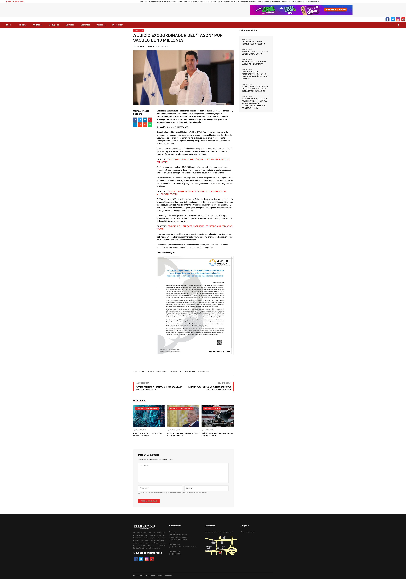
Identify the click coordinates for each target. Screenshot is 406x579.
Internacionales (152, 408)
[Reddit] (140, 124)
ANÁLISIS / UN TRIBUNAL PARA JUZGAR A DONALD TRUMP (176, 2)
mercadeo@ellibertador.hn (178, 537)
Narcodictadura (190, 371)
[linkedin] (145, 120)
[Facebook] (135, 120)
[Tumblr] (150, 124)
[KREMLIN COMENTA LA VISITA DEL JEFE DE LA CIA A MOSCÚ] (183, 416)
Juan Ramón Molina (175, 371)
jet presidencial (161, 371)
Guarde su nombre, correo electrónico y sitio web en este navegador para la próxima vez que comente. (174, 493)
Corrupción (139, 30)
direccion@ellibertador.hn (178, 534)
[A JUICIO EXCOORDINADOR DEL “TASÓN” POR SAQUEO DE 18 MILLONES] (183, 77)
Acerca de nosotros (248, 532)
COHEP (142, 371)
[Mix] (145, 124)
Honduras (151, 371)
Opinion (217, 408)
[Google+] (135, 124)
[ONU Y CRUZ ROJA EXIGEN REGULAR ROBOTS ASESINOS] (149, 416)
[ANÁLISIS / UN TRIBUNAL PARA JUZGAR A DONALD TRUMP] (218, 416)
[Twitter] (140, 120)
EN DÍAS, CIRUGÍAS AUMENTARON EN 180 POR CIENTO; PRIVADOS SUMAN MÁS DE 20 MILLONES (292, 2)
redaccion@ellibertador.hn (178, 539)
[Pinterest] (150, 120)
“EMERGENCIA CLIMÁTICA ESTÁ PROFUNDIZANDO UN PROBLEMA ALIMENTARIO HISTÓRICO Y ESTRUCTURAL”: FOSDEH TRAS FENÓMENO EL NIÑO (254, 103)
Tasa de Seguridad (203, 371)
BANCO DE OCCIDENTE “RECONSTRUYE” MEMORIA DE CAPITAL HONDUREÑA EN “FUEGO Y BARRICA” (228, 2)
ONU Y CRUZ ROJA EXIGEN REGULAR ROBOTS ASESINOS (98, 2)
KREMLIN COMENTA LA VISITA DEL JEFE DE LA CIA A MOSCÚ (137, 2)
